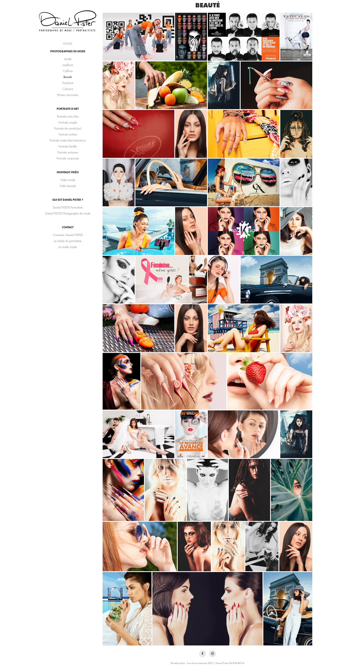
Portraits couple (67, 122)
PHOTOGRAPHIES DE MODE (67, 51)
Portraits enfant (68, 134)
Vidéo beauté (67, 186)
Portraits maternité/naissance (68, 140)
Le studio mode (67, 247)
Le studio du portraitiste (68, 241)
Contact (67, 227)
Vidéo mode (67, 180)
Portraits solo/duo (68, 116)
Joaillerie (67, 65)
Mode (67, 59)
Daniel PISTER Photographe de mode (67, 213)
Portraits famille (67, 146)
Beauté (67, 77)
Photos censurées (67, 95)
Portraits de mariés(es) (67, 128)
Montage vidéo (68, 172)
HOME (67, 43)
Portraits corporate (68, 158)
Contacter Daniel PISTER (68, 235)
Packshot (67, 83)
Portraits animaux (67, 152)
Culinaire (67, 89)
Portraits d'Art (68, 109)
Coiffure (68, 71)
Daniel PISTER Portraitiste (68, 207)
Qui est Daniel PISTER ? (67, 200)
